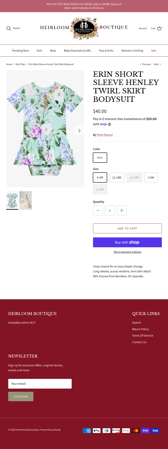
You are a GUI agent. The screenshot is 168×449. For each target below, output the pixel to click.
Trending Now (20, 50)
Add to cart (127, 228)
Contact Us (139, 342)
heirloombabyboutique (27, 429)
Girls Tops (20, 64)
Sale (153, 50)
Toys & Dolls (106, 50)
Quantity (98, 202)
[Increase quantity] (122, 210)
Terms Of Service (142, 335)
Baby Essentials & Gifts (77, 50)
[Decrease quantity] (98, 210)
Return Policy (140, 329)
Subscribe (21, 396)
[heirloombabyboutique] (84, 28)
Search (136, 322)
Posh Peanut (105, 135)
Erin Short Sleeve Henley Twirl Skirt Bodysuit (51, 64)
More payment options (127, 252)
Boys (53, 50)
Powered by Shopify (50, 429)
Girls (39, 50)
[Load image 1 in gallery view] (45, 128)
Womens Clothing (132, 50)
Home (9, 64)
